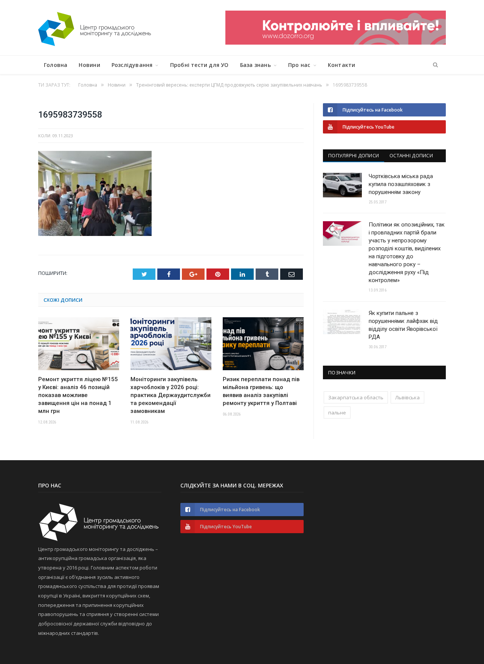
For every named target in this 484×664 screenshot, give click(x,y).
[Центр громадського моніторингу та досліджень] (94, 27)
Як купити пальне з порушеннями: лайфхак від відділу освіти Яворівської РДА (403, 325)
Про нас (299, 64)
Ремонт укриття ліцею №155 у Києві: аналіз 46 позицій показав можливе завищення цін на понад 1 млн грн (78, 395)
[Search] (435, 65)
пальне (337, 412)
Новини (89, 64)
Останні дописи (411, 155)
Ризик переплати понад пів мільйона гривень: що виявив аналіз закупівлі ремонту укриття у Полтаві (261, 391)
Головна (55, 64)
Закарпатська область (355, 397)
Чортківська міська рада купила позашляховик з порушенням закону (401, 184)
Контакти (341, 64)
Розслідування (132, 64)
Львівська (407, 397)
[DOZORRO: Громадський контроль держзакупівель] (335, 42)
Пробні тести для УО (199, 64)
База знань (255, 64)
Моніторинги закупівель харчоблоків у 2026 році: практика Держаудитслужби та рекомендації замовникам (170, 395)
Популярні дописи (353, 155)
